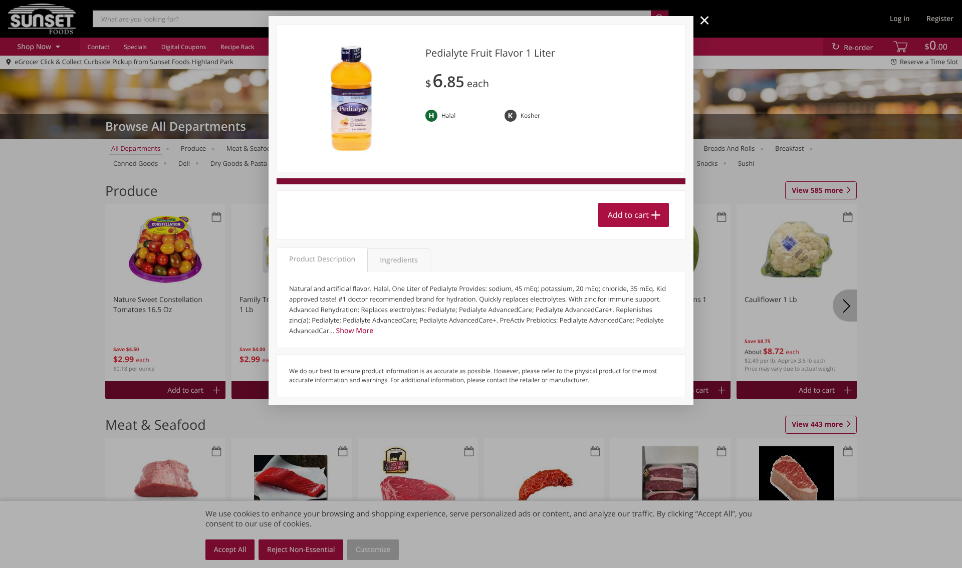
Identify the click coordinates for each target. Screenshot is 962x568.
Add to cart (628, 214)
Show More (355, 331)
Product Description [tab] (322, 259)
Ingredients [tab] (398, 260)
